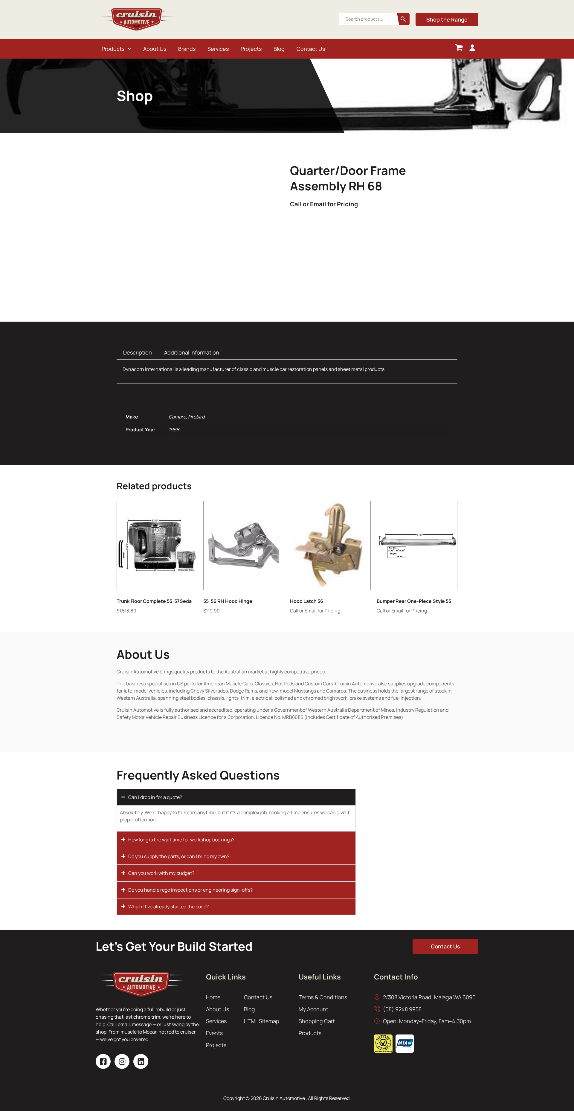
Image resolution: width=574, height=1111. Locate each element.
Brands (187, 48)
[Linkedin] (140, 1061)
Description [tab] (137, 352)
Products (113, 48)
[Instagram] (122, 1061)
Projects (251, 48)
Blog (279, 48)
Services (218, 48)
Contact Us (311, 48)
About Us (154, 48)
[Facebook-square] (103, 1061)
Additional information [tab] (191, 352)
